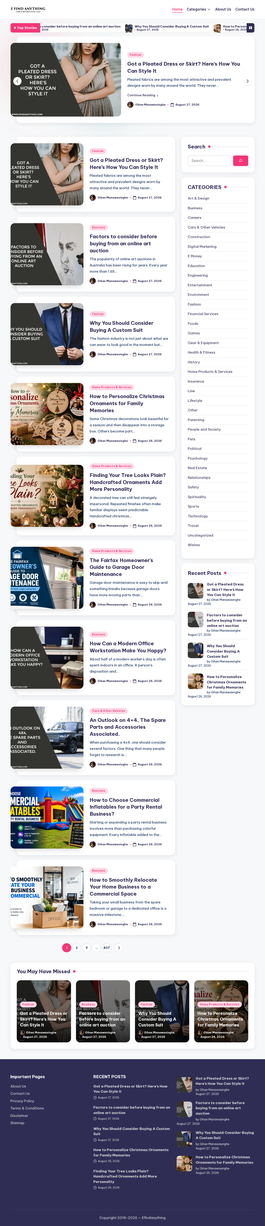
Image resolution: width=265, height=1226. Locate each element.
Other (193, 410)
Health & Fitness (201, 352)
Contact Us (20, 1093)
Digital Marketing (202, 246)
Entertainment (200, 285)
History (194, 362)
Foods (193, 323)
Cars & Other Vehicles (108, 710)
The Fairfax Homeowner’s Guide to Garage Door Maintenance (121, 567)
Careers (194, 217)
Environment (198, 294)
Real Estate (197, 468)
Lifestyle (195, 400)
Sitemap (17, 1123)
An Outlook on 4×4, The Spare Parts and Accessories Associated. (128, 727)
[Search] (240, 160)
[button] (142, 95)
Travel (193, 525)
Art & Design (198, 198)
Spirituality (197, 496)
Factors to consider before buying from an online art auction (123, 243)
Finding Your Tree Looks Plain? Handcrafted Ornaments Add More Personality (128, 482)
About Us (18, 1086)
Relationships (199, 477)
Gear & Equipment (203, 342)
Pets (191, 439)
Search (196, 146)
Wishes (194, 545)
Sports (193, 506)
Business (98, 227)
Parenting (196, 419)
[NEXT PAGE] (118, 947)
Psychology (198, 458)
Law (191, 391)
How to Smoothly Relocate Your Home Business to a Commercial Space (123, 887)
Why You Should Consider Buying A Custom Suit (123, 26)
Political (194, 448)
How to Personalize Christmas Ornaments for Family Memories (127, 403)
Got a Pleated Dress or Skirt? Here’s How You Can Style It (225, 589)
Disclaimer (19, 1115)
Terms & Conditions (27, 1108)
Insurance (196, 381)
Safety (193, 487)
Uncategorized (200, 535)
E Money (195, 256)
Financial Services (203, 314)
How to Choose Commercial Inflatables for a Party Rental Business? (126, 807)
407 (106, 948)
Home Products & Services (111, 387)
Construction (199, 237)
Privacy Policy (22, 1101)
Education (196, 265)
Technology (198, 516)
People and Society (204, 429)
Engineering (198, 275)
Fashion (135, 54)
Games (194, 333)
